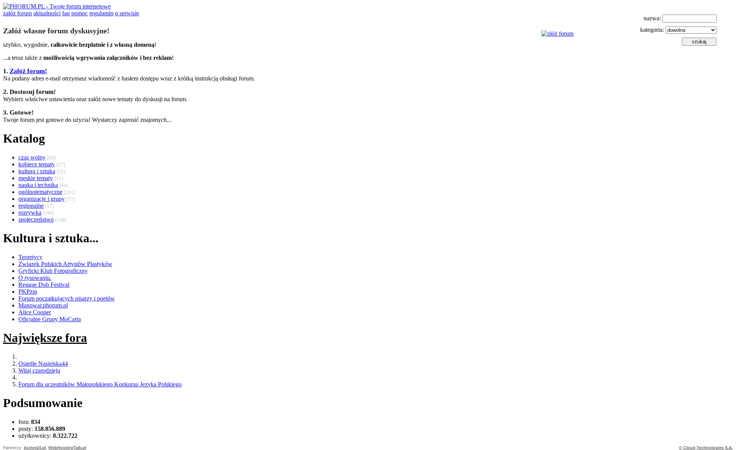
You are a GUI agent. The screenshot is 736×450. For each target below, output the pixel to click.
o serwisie (127, 13)
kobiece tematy (36, 164)
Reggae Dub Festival (43, 284)
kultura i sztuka (36, 171)
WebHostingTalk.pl (67, 447)
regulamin (101, 13)
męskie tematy (35, 178)
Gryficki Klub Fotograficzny (53, 271)
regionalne (31, 205)
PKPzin (27, 291)
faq (66, 13)
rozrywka (29, 212)
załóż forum (17, 13)
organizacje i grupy (41, 198)
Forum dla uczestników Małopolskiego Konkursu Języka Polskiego (100, 384)
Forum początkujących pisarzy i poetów (66, 298)
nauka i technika (38, 185)
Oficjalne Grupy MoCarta (49, 319)
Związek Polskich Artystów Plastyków (65, 264)
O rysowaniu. (34, 277)
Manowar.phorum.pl (43, 305)
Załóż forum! (28, 71)
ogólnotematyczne (40, 192)
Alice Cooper (34, 312)
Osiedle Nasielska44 (43, 363)
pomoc (79, 13)
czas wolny (32, 157)
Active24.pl (35, 447)
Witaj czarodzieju (39, 370)
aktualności (47, 13)
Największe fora (45, 338)
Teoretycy (30, 257)
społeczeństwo (36, 219)
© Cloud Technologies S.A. (706, 447)
